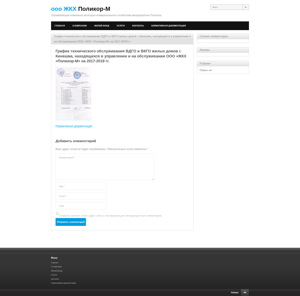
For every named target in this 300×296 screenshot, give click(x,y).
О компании (79, 26)
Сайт (61, 206)
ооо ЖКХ (80, 8)
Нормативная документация (168, 26)
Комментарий (67, 157)
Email (62, 196)
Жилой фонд (101, 26)
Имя (62, 186)
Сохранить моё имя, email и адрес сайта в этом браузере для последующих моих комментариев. (110, 216)
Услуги (121, 26)
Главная (60, 26)
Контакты (138, 26)
